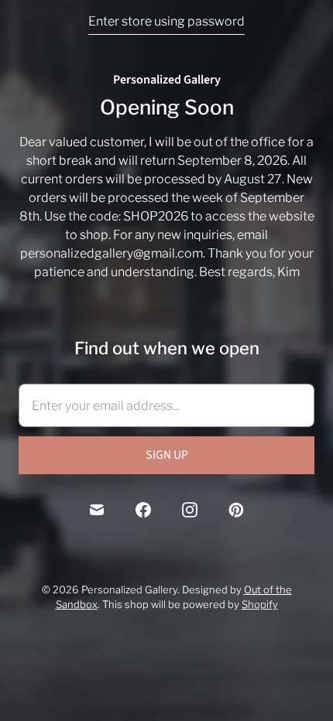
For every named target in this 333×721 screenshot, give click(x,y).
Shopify (260, 604)
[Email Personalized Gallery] (97, 510)
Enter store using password (166, 21)
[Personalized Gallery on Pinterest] (236, 510)
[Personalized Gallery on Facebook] (143, 510)
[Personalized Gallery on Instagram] (190, 510)
